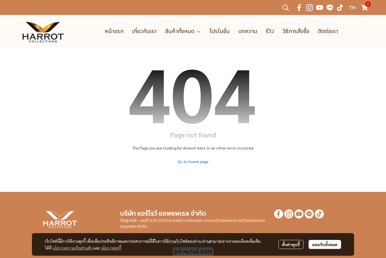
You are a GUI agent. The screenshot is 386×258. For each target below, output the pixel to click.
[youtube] (319, 7)
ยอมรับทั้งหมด (324, 244)
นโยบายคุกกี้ (111, 247)
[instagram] (309, 7)
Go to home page (193, 161)
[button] (285, 7)
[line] (329, 7)
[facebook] (299, 7)
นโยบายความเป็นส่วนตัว (72, 247)
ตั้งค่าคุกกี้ (291, 244)
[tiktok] (339, 7)
